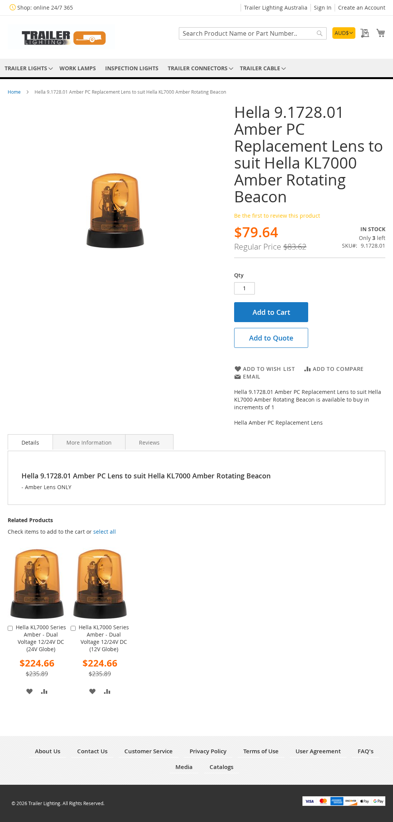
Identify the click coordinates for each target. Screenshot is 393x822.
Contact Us (92, 751)
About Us (47, 751)
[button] (343, 33)
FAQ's (365, 751)
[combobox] (253, 33)
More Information (89, 442)
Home (15, 92)
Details (30, 442)
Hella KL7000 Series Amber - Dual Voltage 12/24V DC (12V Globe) (104, 638)
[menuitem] (27, 68)
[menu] (196, 68)
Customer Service (148, 751)
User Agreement (318, 751)
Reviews (149, 442)
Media (184, 767)
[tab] (30, 442)
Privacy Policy (208, 751)
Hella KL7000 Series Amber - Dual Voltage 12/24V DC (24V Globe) (41, 638)
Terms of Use (261, 751)
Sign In (323, 7)
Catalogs (221, 767)
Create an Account (361, 7)
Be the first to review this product (277, 215)
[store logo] (61, 36)
